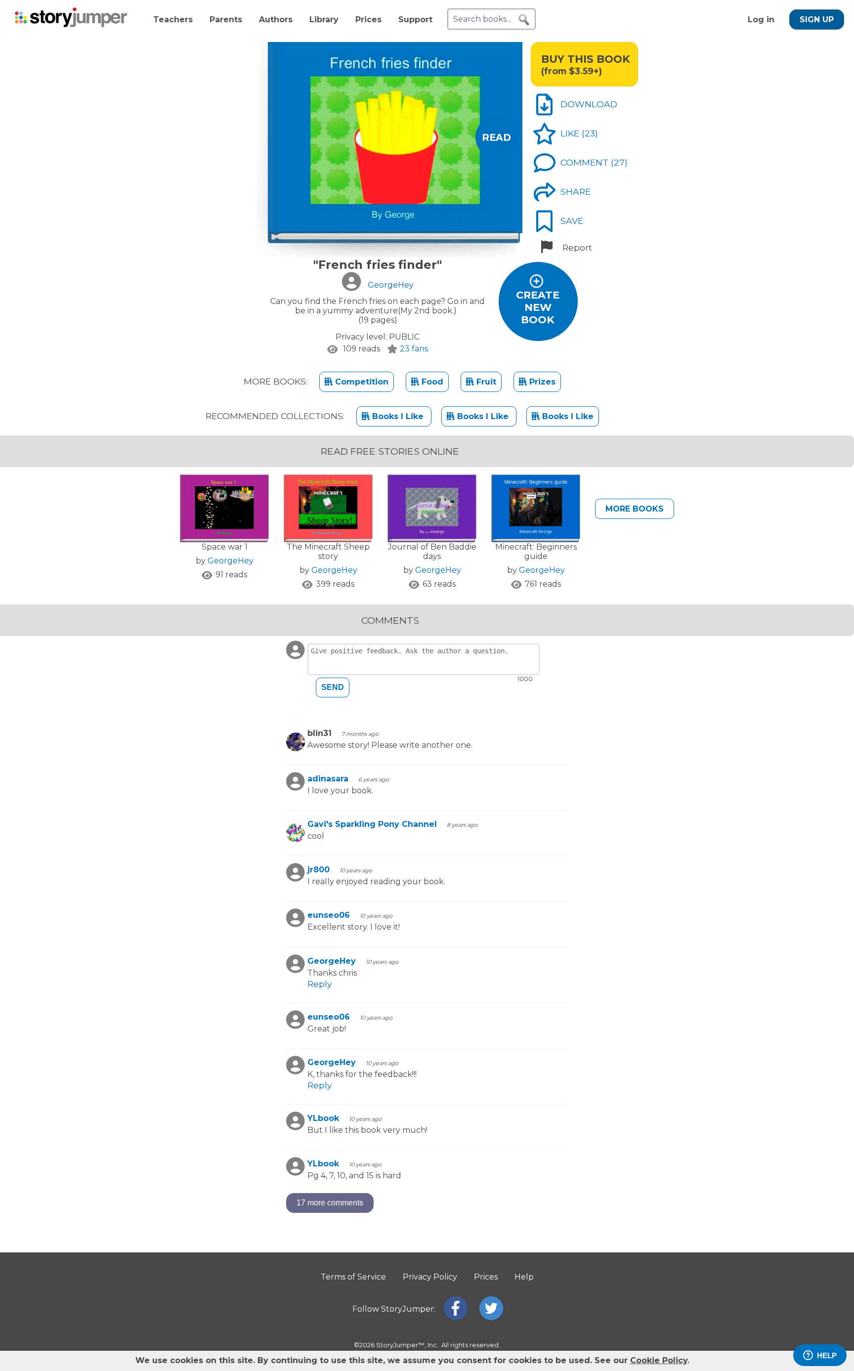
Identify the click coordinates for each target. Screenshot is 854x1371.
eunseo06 (328, 915)
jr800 (318, 869)
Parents (226, 19)
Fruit (485, 381)
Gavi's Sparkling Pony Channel (372, 824)
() (590, 133)
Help (524, 1277)
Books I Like (398, 416)
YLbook (323, 1118)
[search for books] (524, 20)
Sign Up (817, 19)
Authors (276, 19)
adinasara (327, 778)
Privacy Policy (430, 1277)
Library (324, 19)
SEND (332, 687)
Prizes (541, 381)
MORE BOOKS (634, 509)
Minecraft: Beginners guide (536, 551)
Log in (761, 19)
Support (415, 19)
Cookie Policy (658, 1360)
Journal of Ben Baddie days (432, 551)
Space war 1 (225, 547)
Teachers (173, 19)
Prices (368, 19)
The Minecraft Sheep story (328, 551)
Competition (360, 381)
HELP (827, 1355)
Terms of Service (353, 1277)
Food (431, 381)
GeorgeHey (231, 560)
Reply (319, 983)
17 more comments (330, 1203)
